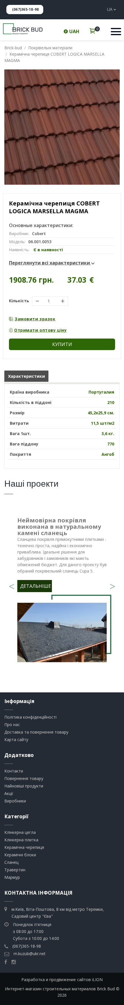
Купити (62, 344)
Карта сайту (16, 739)
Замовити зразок (35, 319)
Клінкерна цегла (20, 832)
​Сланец (11, 862)
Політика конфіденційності (30, 717)
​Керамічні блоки (20, 854)
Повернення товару (23, 778)
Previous (11, 584)
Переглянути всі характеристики (50, 263)
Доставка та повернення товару (36, 732)
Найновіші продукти (23, 786)
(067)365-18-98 (25, 9)
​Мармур (12, 877)
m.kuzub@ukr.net (30, 953)
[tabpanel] (62, 591)
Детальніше (35, 586)
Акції (8, 793)
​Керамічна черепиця (24, 847)
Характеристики (26, 376)
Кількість (19, 300)
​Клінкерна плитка (21, 839)
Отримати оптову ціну (40, 330)
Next (112, 584)
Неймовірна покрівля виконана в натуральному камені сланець (59, 526)
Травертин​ (14, 869)
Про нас (12, 724)
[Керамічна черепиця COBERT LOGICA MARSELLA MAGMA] (62, 127)
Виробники (15, 801)
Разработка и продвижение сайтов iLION (62, 979)
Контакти (13, 771)
